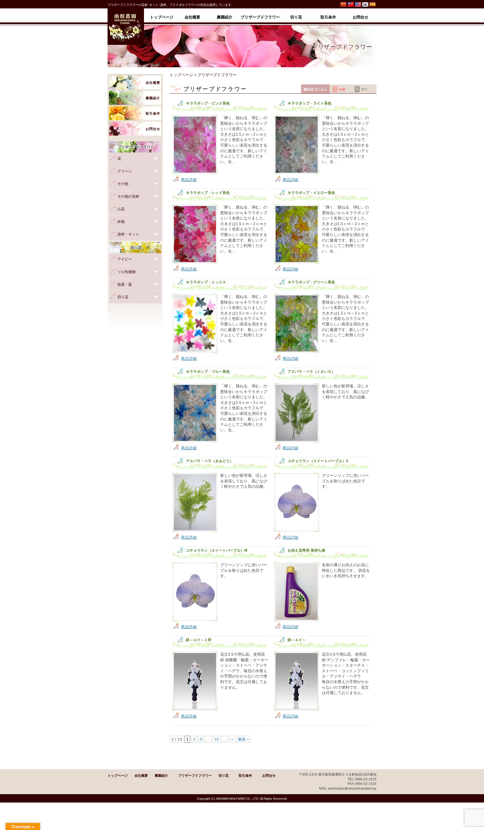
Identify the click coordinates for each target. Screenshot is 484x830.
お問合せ (269, 776)
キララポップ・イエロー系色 (311, 193)
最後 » (243, 739)
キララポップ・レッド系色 (208, 193)
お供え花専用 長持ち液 (306, 550)
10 (216, 739)
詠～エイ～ (297, 640)
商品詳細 (189, 179)
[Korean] (365, 5)
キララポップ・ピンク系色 (208, 103)
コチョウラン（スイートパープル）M (216, 550)
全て (364, 89)
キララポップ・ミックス (206, 282)
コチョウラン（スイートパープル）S (318, 461)
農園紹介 (161, 776)
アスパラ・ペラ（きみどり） (209, 461)
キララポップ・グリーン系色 (311, 282)
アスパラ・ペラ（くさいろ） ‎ (312, 372)
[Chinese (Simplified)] (343, 5)
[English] (358, 5)
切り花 (223, 776)
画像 (342, 89)
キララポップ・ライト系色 (309, 103)
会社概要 (141, 776)
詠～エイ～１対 (198, 640)
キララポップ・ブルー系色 (208, 372)
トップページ (181, 75)
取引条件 (245, 776)
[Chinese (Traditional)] (350, 5)
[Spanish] (372, 5)
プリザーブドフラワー (195, 776)
